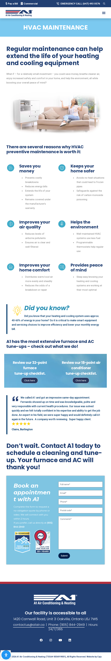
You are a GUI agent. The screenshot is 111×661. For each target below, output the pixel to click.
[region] (55, 520)
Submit (64, 556)
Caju (99, 657)
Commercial (31, 3)
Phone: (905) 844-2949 (66, 624)
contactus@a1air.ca (29, 624)
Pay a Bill (13, 3)
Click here (29, 380)
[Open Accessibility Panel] (6, 655)
